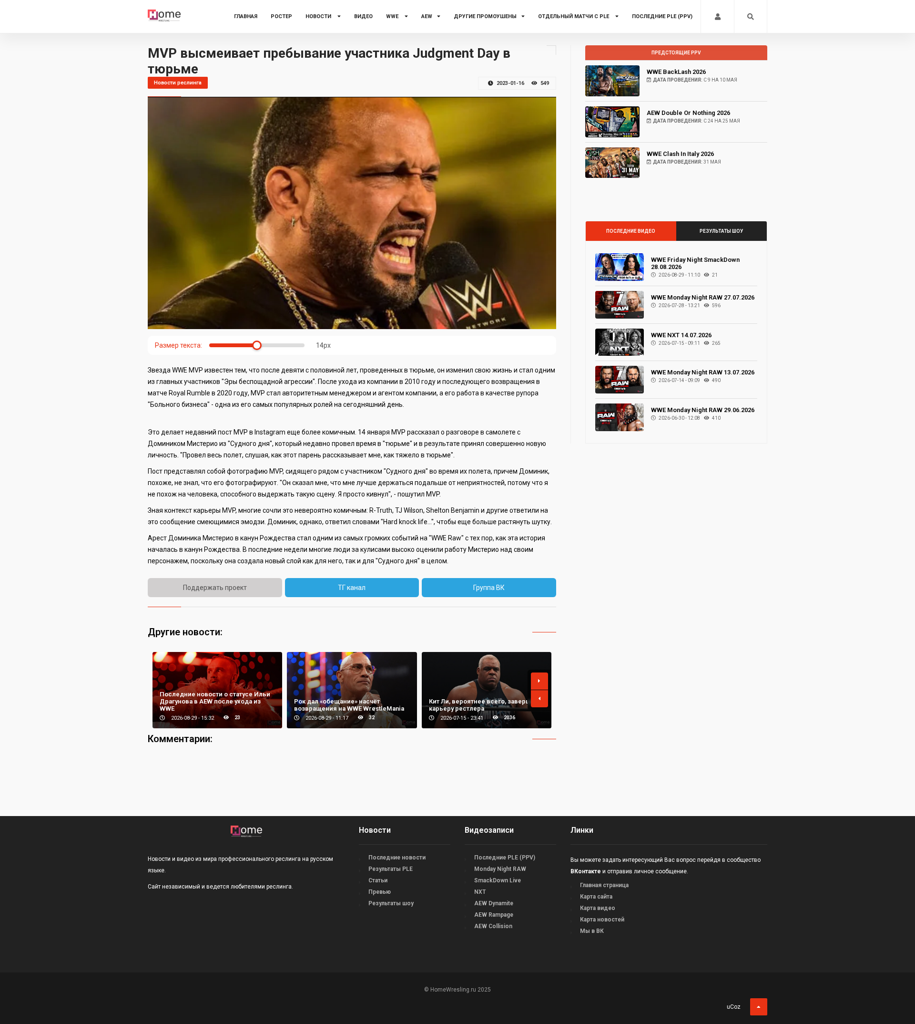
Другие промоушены (485, 16)
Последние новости (397, 857)
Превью (379, 892)
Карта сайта (596, 896)
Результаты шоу (721, 231)
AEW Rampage (493, 914)
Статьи (377, 880)
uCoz (734, 1006)
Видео (363, 16)
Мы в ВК (592, 931)
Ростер (281, 16)
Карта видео (597, 908)
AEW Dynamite (493, 903)
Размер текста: (178, 345)
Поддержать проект (215, 587)
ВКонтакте (585, 871)
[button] (539, 681)
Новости (319, 16)
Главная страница (604, 885)
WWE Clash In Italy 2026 (680, 153)
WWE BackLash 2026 (676, 71)
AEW (426, 16)
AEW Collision (493, 926)
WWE (393, 16)
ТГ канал (352, 587)
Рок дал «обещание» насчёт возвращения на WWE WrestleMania (349, 705)
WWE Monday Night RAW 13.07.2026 (702, 372)
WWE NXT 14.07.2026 (681, 335)
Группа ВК (489, 587)
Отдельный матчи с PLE (574, 16)
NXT (480, 892)
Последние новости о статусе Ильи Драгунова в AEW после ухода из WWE (215, 701)
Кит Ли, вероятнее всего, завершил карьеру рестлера (484, 705)
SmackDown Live (497, 880)
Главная (245, 16)
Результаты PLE (390, 869)
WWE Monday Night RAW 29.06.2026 (702, 410)
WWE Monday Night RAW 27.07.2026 (702, 297)
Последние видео (630, 231)
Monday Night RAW (500, 869)
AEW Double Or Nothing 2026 (688, 112)
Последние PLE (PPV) (662, 16)
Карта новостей (602, 919)
